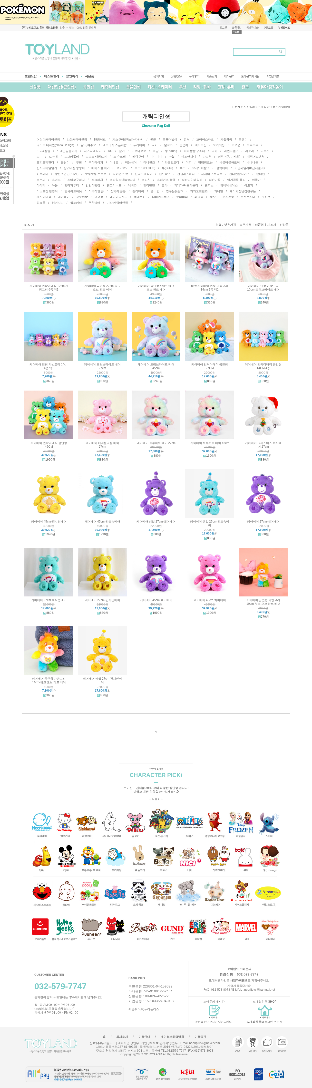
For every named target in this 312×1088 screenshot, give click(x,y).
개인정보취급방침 (172, 1036)
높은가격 (245, 224)
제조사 (271, 224)
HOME (253, 107)
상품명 (259, 224)
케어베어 (284, 107)
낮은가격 (230, 224)
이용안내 (144, 1036)
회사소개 (122, 1036)
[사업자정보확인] (202, 1046)
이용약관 (200, 1036)
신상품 (284, 224)
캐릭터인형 (268, 107)
